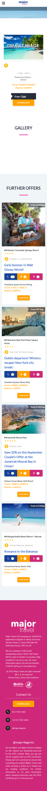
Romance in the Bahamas (21, 551)
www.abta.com (29, 666)
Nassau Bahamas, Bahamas (21, 545)
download (23, 102)
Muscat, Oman (16, 446)
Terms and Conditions (30, 677)
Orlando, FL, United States (21, 259)
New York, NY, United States (21, 352)
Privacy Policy (13, 677)
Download (23, 704)
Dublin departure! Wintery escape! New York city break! (22, 362)
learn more (23, 298)
